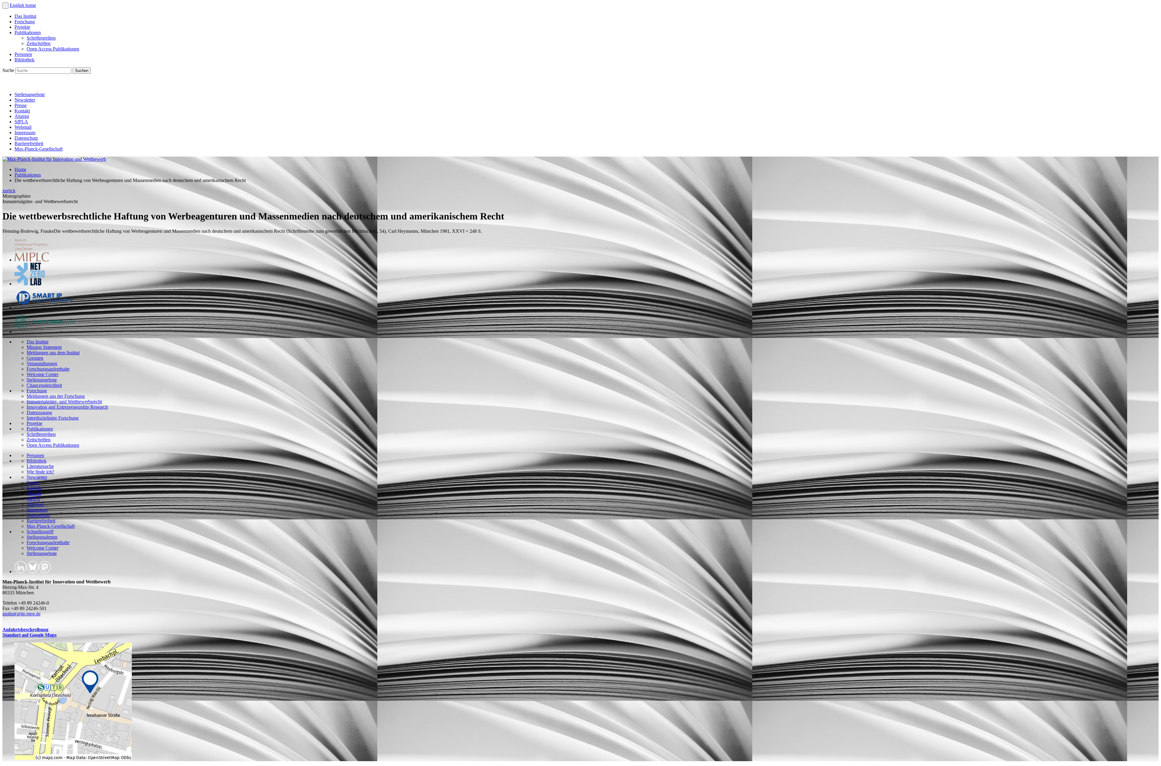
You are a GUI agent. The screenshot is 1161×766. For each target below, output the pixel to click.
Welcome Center (42, 374)
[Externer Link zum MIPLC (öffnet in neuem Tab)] (32, 259)
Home (20, 169)
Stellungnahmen (42, 537)
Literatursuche (40, 466)
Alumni (22, 116)
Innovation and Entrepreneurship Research (67, 407)
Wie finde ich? (40, 471)
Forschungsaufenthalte (48, 369)
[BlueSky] (22, 84)
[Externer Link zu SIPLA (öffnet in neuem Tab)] (45, 307)
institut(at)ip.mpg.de (21, 613)
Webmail (23, 127)
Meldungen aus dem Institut (53, 352)
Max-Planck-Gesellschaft (39, 148)
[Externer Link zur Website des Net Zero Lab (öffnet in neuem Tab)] (30, 283)
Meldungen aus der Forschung (56, 396)
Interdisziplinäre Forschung (53, 417)
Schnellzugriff (40, 531)
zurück (8, 190)
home (30, 5)
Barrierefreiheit (29, 143)
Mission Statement (44, 347)
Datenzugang (39, 412)
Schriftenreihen (41, 38)
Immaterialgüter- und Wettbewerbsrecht (64, 401)
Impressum (25, 132)
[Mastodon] (35, 84)
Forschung (25, 21)
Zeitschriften (38, 43)
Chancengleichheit (44, 385)
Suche (8, 70)
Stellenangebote (30, 94)
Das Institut (25, 16)
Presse (21, 105)
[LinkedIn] (8, 84)
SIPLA (21, 121)
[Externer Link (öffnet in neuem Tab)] (73, 758)
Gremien (35, 358)
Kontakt (22, 110)
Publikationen (28, 32)
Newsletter (25, 99)
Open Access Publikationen (53, 48)
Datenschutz (26, 138)
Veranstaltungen (42, 363)
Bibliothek (24, 59)
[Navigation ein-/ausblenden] (5, 5)
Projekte (22, 27)
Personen (23, 54)
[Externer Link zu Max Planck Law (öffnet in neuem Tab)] (45, 331)
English (17, 5)
